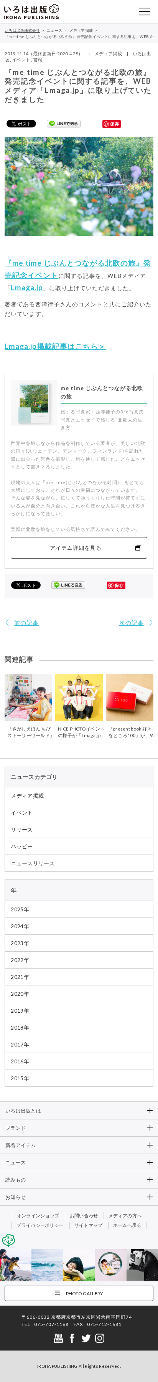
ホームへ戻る (127, 1225)
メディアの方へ (125, 1215)
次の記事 (131, 622)
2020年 (20, 993)
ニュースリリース (32, 863)
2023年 (20, 943)
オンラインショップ (38, 1215)
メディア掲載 (27, 795)
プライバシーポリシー (40, 1225)
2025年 (20, 909)
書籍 (37, 60)
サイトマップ (88, 1225)
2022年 (20, 960)
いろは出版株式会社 (31, 11)
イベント (21, 60)
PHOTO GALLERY (84, 1293)
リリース (22, 829)
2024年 (20, 926)
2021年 (20, 977)
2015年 (20, 1078)
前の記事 (26, 622)
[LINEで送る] (64, 123)
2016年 (20, 1061)
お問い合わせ (84, 1215)
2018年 (20, 1027)
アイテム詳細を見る (76, 547)
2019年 (20, 1010)
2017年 (20, 1044)
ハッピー (22, 846)
